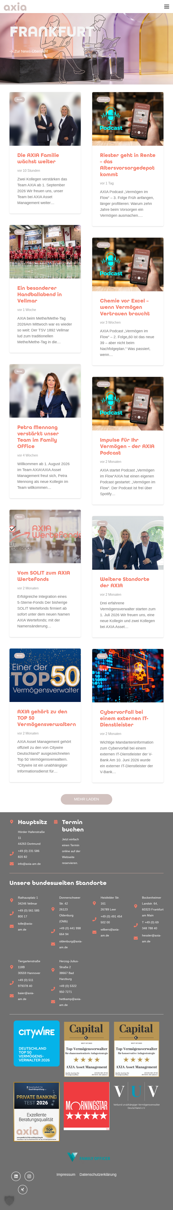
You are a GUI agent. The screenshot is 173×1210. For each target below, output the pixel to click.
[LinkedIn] (16, 1176)
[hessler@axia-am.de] (138, 938)
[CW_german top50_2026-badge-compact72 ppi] (37, 1044)
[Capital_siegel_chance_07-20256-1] (87, 1049)
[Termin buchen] (58, 822)
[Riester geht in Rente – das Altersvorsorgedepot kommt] (128, 159)
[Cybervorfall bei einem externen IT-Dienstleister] (128, 716)
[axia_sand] (15, 6)
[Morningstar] (87, 1106)
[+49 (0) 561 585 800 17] (13, 914)
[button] (166, 6)
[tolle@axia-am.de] (13, 926)
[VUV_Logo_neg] (137, 1095)
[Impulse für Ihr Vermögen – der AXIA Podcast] (128, 441)
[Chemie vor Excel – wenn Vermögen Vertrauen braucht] (128, 301)
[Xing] (22, 1189)
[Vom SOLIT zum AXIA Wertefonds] (45, 573)
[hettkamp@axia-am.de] (55, 1002)
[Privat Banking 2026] (37, 1112)
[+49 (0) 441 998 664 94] (55, 931)
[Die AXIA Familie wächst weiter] (45, 153)
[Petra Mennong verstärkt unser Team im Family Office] (45, 431)
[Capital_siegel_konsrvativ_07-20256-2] (137, 1049)
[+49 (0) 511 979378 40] (13, 983)
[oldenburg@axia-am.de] (55, 944)
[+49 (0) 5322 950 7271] (55, 989)
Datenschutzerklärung (98, 1174)
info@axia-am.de (29, 863)
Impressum (66, 1174)
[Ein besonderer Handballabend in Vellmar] (45, 289)
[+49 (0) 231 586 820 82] (13, 854)
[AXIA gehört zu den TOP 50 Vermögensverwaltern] (45, 715)
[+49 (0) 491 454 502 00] (96, 919)
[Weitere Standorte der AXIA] (128, 577)
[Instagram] (29, 1176)
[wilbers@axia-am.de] (96, 932)
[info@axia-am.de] (13, 864)
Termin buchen (73, 825)
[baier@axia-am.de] (13, 996)
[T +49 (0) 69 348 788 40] (138, 925)
